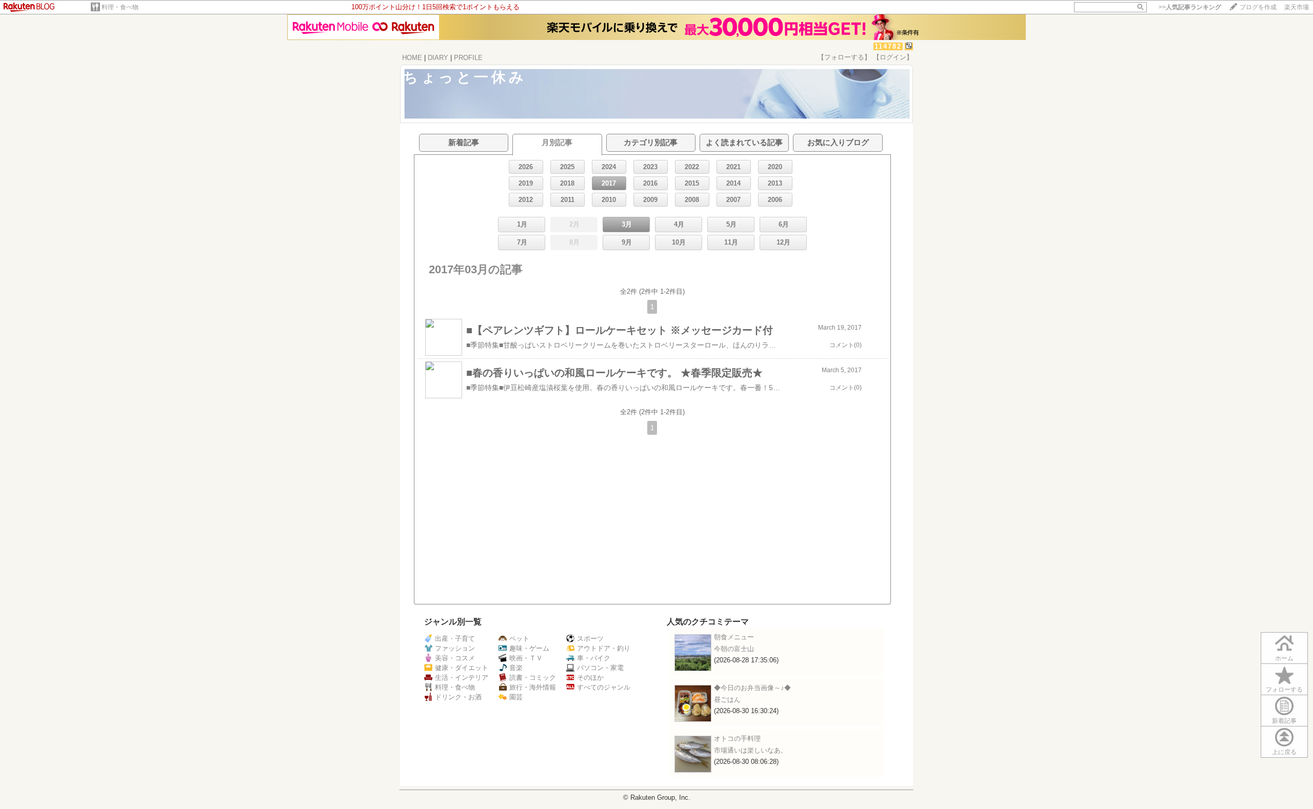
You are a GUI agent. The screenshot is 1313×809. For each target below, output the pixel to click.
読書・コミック (532, 677)
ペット (519, 638)
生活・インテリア (461, 677)
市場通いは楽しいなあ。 (750, 750)
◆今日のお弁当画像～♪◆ (752, 688)
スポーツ (590, 638)
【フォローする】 (844, 57)
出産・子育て (455, 638)
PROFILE (468, 58)
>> (1190, 7)
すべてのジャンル (603, 687)
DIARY (438, 58)
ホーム (1284, 658)
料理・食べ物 (120, 7)
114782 (888, 46)
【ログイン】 (893, 57)
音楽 (516, 668)
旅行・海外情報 (532, 687)
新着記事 (1284, 720)
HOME (412, 58)
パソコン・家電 (600, 668)
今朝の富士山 (734, 649)
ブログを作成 (1258, 7)
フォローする (1284, 689)
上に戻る (1284, 752)
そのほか (590, 677)
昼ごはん (727, 699)
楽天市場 (1296, 7)
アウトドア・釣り (603, 648)
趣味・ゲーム (529, 648)
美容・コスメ (455, 658)
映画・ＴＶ (526, 658)
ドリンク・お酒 (458, 697)
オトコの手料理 (737, 738)
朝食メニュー (734, 637)
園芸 (516, 697)
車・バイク (593, 658)
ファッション (455, 648)
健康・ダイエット (461, 668)
